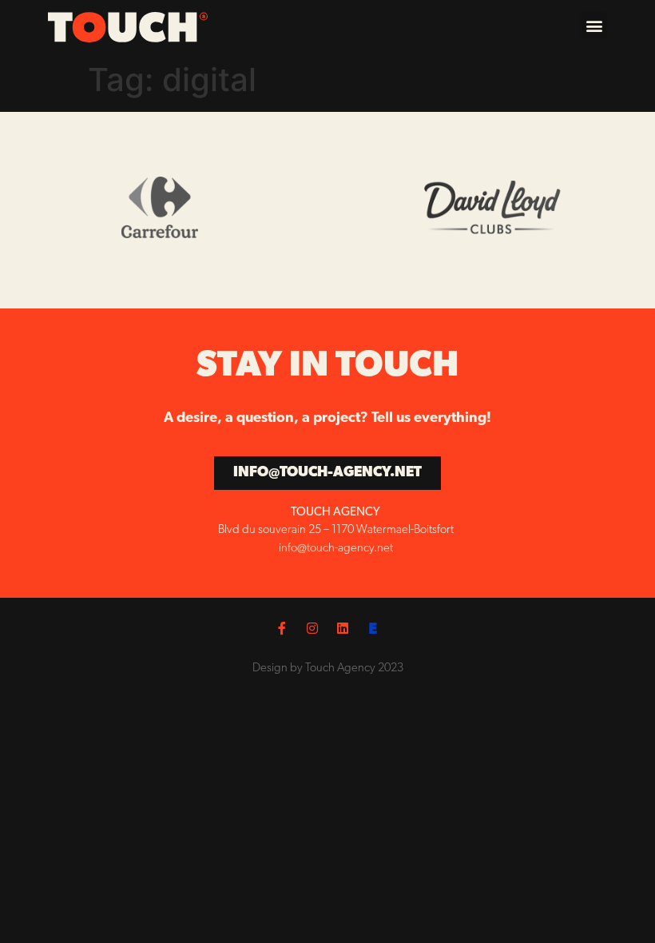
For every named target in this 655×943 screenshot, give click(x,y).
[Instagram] (312, 628)
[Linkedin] (342, 628)
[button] (594, 25)
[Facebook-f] (282, 628)
